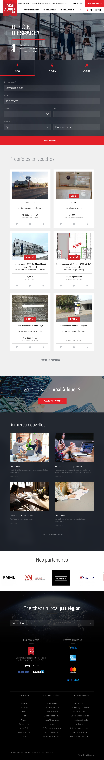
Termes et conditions (45, 752)
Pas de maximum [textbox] (63, 127)
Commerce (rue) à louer (52, 708)
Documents (21, 3)
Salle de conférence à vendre (80, 736)
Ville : (55, 108)
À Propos (41, 3)
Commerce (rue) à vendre (80, 708)
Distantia (90, 755)
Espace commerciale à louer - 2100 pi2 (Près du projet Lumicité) (74, 265)
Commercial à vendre (67, 10)
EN (66, 3)
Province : (7, 108)
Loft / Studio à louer (52, 732)
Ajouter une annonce (94, 3)
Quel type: (7, 95)
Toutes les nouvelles (51, 534)
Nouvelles (24, 703)
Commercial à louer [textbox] (14, 87)
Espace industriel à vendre (80, 716)
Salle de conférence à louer (52, 736)
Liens (27, 3)
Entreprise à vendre (79, 712)
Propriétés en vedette (31, 10)
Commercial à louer (49, 10)
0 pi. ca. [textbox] (9, 127)
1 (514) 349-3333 (77, 3)
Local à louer (52, 724)
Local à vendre (80, 724)
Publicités (34, 3)
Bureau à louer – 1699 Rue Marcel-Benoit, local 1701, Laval (30, 265)
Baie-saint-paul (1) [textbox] (20, 623)
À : (54, 121)
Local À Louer (30, 202)
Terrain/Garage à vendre (80, 720)
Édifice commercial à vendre (79, 728)
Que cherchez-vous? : (10, 82)
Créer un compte (24, 732)
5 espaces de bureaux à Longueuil (74, 325)
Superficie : (7, 121)
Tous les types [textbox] (12, 101)
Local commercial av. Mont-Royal (30, 325)
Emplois (24, 736)
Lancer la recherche (50, 140)
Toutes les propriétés (50, 360)
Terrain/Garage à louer (52, 720)
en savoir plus (14, 476)
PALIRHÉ (73, 202)
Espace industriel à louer (52, 716)
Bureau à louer (52, 703)
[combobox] (52, 88)
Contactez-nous (50, 3)
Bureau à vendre (79, 703)
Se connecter (95, 10)
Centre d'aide (60, 3)
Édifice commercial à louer (52, 728)
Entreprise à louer (52, 712)
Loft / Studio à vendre (80, 732)
